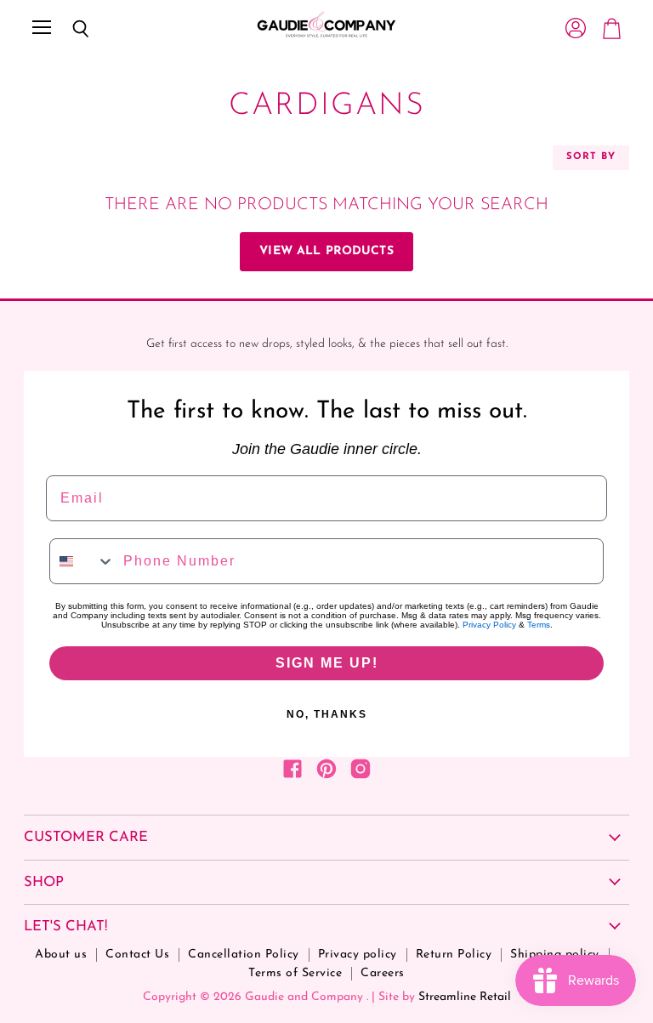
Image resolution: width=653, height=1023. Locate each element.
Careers (383, 973)
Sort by (591, 157)
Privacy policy (357, 954)
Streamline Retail (464, 997)
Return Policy (454, 954)
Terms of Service (295, 973)
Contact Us (137, 954)
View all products (326, 251)
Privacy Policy (489, 624)
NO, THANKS (327, 714)
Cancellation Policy (243, 954)
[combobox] (82, 561)
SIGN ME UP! (326, 663)
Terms (538, 624)
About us (61, 954)
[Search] (68, 28)
